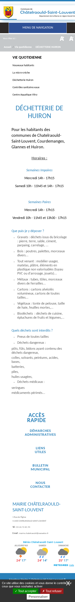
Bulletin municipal (40, 467)
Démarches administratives (40, 433)
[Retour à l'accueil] (37, 12)
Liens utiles (40, 450)
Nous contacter (40, 485)
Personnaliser (38, 596)
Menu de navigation (37, 27)
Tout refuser (53, 591)
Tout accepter (26, 591)
